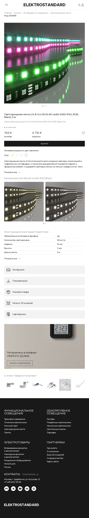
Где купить (52, 448)
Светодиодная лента (14, 429)
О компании (53, 451)
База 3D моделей (55, 455)
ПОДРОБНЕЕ (29, 474)
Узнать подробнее (19, 363)
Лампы (7, 432)
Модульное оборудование (17, 460)
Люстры (51, 419)
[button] (42, 106)
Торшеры (51, 432)
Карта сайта (53, 461)
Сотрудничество (55, 458)
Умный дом (10, 464)
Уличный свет (11, 426)
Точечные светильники (15, 422)
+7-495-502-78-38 (12, 482)
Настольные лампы (56, 429)
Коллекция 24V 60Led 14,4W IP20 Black (28, 178)
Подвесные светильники (59, 422)
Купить (44, 143)
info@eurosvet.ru (12, 485)
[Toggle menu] (6, 5)
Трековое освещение (14, 419)
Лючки (7, 467)
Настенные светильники (59, 426)
